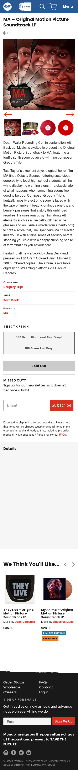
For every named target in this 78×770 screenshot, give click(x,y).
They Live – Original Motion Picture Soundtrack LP (18, 613)
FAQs (62, 434)
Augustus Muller (63, 622)
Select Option (16, 327)
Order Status (13, 682)
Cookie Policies (59, 761)
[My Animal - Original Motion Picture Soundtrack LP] (58, 589)
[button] (65, 564)
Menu (68, 6)
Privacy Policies (36, 761)
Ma (5, 313)
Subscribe (61, 405)
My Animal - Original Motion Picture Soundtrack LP (57, 613)
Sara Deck (11, 300)
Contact (46, 687)
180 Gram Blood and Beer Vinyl (39, 337)
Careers (10, 692)
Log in (43, 692)
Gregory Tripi (13, 287)
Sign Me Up (63, 721)
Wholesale (11, 687)
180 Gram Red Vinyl (39, 348)
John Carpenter (25, 622)
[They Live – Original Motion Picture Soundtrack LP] (20, 589)
